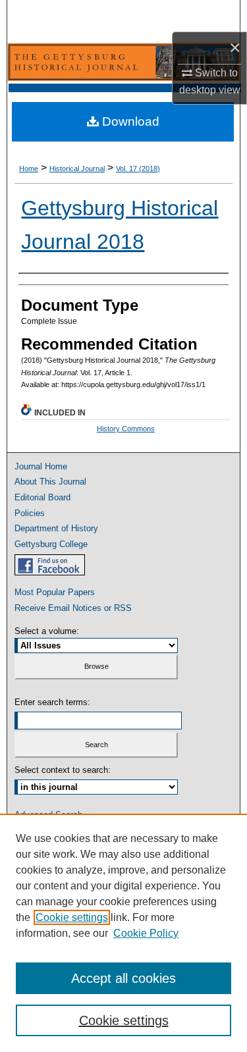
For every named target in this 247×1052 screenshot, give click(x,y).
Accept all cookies (123, 978)
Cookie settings (72, 917)
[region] (123, 933)
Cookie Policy (145, 933)
